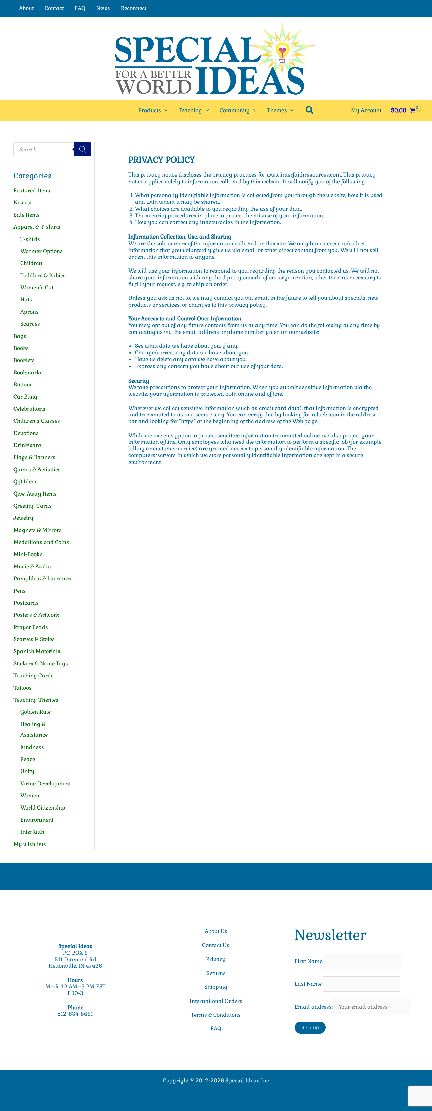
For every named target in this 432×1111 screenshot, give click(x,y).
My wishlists (30, 844)
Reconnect (133, 8)
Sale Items (27, 214)
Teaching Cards (34, 675)
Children (31, 263)
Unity (27, 771)
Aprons (29, 311)
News (103, 8)
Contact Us (216, 945)
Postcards (26, 602)
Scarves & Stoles (34, 639)
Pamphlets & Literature (43, 578)
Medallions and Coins (41, 542)
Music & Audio (32, 566)
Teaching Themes (36, 699)
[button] (164, 110)
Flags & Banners (34, 457)
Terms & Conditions (216, 1014)
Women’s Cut (36, 287)
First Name (308, 961)
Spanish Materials (37, 651)
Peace (27, 759)
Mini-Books (28, 554)
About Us (216, 931)
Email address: (314, 1006)
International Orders (216, 1001)
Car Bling (25, 396)
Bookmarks (28, 372)
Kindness (32, 747)
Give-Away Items (35, 493)
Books (21, 348)
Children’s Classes (37, 420)
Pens (20, 590)
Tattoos (23, 687)
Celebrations (29, 408)
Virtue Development (45, 783)
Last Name (308, 983)
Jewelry (23, 517)
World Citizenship (42, 807)
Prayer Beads (31, 627)
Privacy (216, 959)
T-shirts (30, 239)
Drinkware (27, 445)
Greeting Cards (33, 505)
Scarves (30, 323)
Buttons (23, 384)
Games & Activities (37, 469)
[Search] (82, 149)
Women (29, 795)
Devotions (26, 433)
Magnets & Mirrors (38, 530)
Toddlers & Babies (43, 275)
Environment (36, 819)
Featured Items (33, 190)
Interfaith (32, 831)
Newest (23, 202)
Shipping (215, 986)
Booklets (24, 360)
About (26, 8)
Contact (54, 8)
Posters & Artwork (36, 614)
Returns (216, 973)
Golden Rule (35, 712)
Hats (26, 299)
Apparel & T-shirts (37, 226)
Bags (20, 336)
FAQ (80, 8)
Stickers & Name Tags (41, 663)
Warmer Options (41, 251)
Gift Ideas (26, 481)
